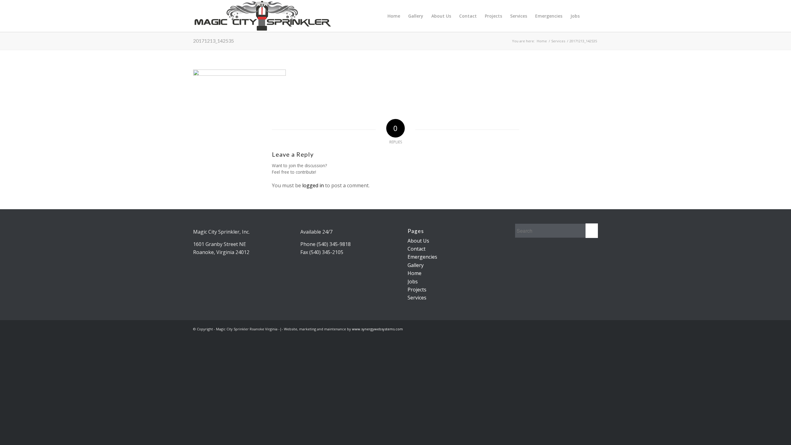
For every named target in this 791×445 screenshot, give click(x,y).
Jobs (575, 16)
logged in (313, 185)
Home (393, 16)
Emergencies (548, 16)
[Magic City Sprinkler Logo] (262, 16)
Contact (468, 16)
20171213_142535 (213, 41)
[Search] (589, 16)
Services (518, 16)
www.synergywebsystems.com (377, 329)
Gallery (415, 16)
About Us (441, 16)
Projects (493, 16)
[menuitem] (589, 16)
